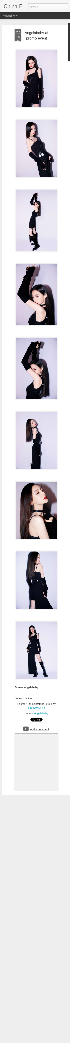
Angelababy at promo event (36, 35)
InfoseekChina (36, 707)
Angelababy (41, 713)
